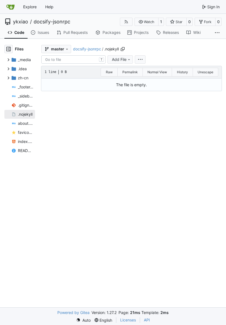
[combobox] (73, 59)
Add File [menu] (119, 59)
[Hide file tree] (8, 49)
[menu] (140, 59)
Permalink (130, 72)
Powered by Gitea (73, 312)
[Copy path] (123, 49)
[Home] (10, 7)
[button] (146, 22)
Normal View (157, 72)
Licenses (128, 320)
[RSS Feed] (126, 22)
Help (49, 6)
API (147, 320)
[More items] (217, 33)
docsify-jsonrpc (52, 22)
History (182, 72)
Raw (109, 72)
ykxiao (20, 22)
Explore (30, 6)
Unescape (205, 72)
